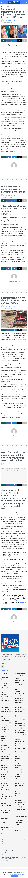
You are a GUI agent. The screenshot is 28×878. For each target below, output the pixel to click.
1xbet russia (4, 729)
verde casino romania (21, 816)
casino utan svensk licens (6, 806)
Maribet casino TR (19, 693)
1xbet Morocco (5, 723)
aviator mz (4, 765)
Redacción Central (10, 20)
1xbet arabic (4, 707)
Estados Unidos (5, 827)
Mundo (16, 728)
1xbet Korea (4, 716)
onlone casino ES (19, 734)
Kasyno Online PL (19, 687)
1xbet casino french (6, 711)
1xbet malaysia (5, 720)
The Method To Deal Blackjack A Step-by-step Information (14, 851)
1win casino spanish (6, 690)
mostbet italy (18, 711)
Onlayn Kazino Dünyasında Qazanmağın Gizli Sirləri (14, 840)
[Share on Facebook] (8, 40)
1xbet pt (3, 725)
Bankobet (3, 772)
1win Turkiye (4, 700)
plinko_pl (17, 763)
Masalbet (17, 696)
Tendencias (7, 183)
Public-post (18, 769)
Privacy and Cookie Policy (17, 874)
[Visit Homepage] (14, 2)
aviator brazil (4, 754)
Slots (16, 793)
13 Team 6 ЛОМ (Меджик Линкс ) (5, 676)
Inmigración (18, 682)
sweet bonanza (19, 802)
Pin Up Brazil (18, 746)
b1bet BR (3, 769)
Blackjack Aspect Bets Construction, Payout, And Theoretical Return (14, 857)
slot (16, 791)
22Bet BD (3, 738)
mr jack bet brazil (19, 726)
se (15, 789)
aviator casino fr (5, 758)
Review (16, 778)
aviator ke (4, 763)
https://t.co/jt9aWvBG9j (10, 600)
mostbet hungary (19, 709)
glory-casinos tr (19, 680)
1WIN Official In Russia (6, 697)
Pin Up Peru (18, 752)
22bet (2, 736)
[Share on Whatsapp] (3, 40)
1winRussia (4, 705)
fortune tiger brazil (20, 673)
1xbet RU (3, 727)
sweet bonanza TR (19, 804)
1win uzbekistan (5, 702)
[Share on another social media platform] (24, 40)
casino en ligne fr (5, 796)
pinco (16, 754)
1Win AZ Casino (5, 683)
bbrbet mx (3, 778)
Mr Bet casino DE (19, 723)
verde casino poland (20, 813)
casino (3, 794)
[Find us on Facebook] (2, 666)
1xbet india (4, 714)
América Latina (8, 295)
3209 (2, 743)
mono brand (18, 700)
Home (2, 6)
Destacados (4, 825)
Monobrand (18, 702)
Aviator (3, 752)
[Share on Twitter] (19, 40)
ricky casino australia (20, 785)
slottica (17, 798)
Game (16, 678)
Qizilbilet (17, 774)
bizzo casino (4, 781)
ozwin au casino (19, 737)
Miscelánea (7, 449)
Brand (2, 787)
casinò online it (5, 803)
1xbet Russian (4, 732)
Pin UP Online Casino (20, 748)
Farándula (7, 6)
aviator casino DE (5, 756)
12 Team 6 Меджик (5, 673)
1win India (3, 694)
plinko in (17, 758)
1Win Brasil (4, 685)
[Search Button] (26, 2)
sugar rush (18, 800)
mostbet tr (18, 721)
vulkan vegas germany (18, 823)
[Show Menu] (1, 2)
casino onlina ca (5, 798)
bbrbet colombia (5, 776)
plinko (16, 756)
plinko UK (17, 761)
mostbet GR (18, 707)
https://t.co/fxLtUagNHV (12, 557)
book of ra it (4, 785)
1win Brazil (3, 688)
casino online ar (5, 801)
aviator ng (4, 767)
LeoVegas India (19, 691)
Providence (18, 765)
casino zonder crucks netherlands (7, 811)
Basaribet (3, 774)
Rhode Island (18, 783)
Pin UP (16, 743)
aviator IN (3, 761)
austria (3, 749)
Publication (18, 772)
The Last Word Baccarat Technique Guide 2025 (14, 846)
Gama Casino (18, 676)
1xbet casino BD (5, 709)
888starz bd (4, 745)
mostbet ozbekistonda (18, 714)
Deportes (3, 822)
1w (1, 681)
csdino (3, 820)
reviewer (17, 781)
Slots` (16, 796)
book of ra (4, 783)
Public (16, 767)
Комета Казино (18, 828)
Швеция (17, 830)
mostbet (17, 705)
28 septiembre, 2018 (7, 22)
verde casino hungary (20, 809)
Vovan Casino (18, 820)
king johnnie (18, 689)
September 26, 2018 (8, 561)
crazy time (4, 818)
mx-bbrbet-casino (20, 730)
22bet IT (3, 740)
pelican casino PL (19, 741)
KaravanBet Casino (20, 685)
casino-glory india (6, 816)
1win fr (2, 692)
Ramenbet (17, 776)
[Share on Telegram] (14, 40)
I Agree (14, 876)
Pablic (16, 739)
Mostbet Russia (19, 719)
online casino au (19, 732)
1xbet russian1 (5, 734)
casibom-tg (4, 792)
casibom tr (4, 790)
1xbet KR (3, 718)
